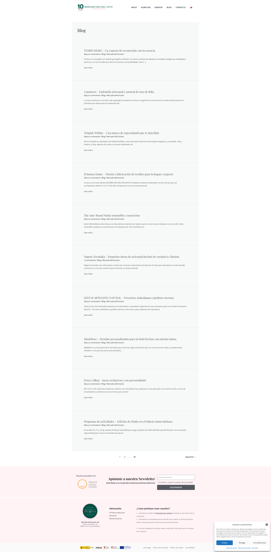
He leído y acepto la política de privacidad (176, 482)
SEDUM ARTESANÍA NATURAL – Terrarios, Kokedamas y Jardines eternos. (129, 298)
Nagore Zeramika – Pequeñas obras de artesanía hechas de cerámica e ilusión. (132, 256)
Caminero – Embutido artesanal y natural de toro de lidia (119, 92)
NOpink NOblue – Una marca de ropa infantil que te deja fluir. (122, 133)
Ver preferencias (259, 543)
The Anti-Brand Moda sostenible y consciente (112, 215)
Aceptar (225, 543)
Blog (169, 7)
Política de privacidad (244, 548)
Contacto (180, 7)
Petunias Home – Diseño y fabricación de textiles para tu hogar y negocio (128, 174)
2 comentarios (90, 260)
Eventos (158, 7)
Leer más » (88, 67)
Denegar (242, 543)
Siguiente (190, 457)
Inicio (134, 7)
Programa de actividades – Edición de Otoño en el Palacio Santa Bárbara (128, 421)
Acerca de (145, 7)
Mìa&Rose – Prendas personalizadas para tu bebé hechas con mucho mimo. (130, 339)
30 (134, 457)
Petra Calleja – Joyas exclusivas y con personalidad (115, 380)
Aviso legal (255, 548)
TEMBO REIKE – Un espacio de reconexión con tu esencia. (120, 50)
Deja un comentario (92, 54)
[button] (267, 525)
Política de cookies (231, 548)
